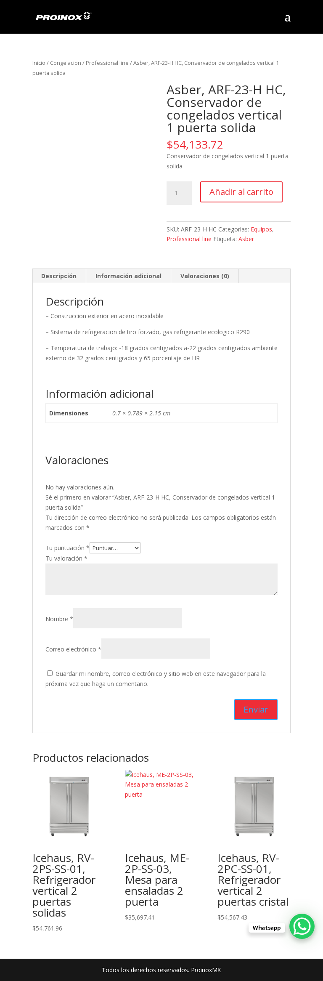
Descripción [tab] (59, 276)
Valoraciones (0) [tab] (204, 276)
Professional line (107, 62)
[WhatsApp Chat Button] (302, 926)
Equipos (261, 229)
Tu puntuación (67, 548)
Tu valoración (66, 558)
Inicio (38, 62)
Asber (246, 239)
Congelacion (65, 62)
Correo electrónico (73, 649)
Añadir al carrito (241, 191)
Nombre (59, 619)
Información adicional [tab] (128, 276)
